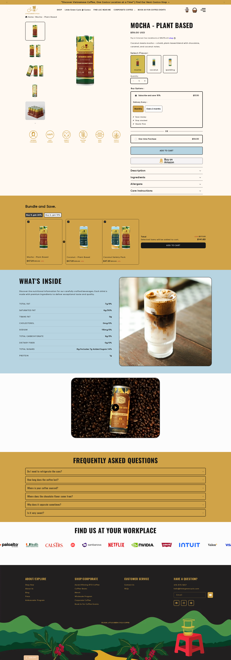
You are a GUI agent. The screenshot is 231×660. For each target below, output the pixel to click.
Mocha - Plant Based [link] (37, 257)
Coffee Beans (81, 589)
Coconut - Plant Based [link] (78, 257)
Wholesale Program (83, 596)
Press (27, 596)
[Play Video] (115, 408)
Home (30, 17)
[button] (124, 9)
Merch (77, 593)
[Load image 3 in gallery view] (35, 71)
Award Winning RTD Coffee (87, 585)
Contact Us (129, 585)
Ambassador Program (35, 600)
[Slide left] (35, 20)
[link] (44, 237)
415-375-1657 (180, 585)
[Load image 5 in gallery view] (35, 110)
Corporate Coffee (83, 600)
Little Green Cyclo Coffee (118, 622)
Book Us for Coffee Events (87, 604)
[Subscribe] (210, 595)
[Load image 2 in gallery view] (35, 51)
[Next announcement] (224, 2)
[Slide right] (35, 123)
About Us (29, 589)
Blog (27, 593)
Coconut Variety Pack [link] (114, 257)
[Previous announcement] (7, 2)
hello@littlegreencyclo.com (186, 589)
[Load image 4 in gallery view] (35, 91)
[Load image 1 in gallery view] (35, 31)
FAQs (126, 589)
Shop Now (29, 585)
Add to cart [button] (173, 245)
